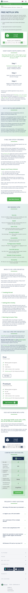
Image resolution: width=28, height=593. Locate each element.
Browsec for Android (16, 42)
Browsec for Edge (9, 42)
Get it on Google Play (9, 569)
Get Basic (7, 376)
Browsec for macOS (22, 42)
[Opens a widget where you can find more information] (22, 590)
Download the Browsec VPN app (14, 66)
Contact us (9, 587)
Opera (6, 97)
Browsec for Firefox (6, 42)
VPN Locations (5, 578)
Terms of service (10, 590)
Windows (16, 95)
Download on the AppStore (19, 569)
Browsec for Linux (24, 42)
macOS (25, 95)
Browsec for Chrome (4, 42)
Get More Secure (14, 199)
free (15, 340)
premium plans (22, 340)
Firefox (24, 96)
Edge (2, 97)
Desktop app (8, 371)
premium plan (6, 153)
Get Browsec (18, 492)
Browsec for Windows (19, 42)
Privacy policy (10, 589)
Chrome (21, 96)
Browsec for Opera (11, 42)
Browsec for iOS (14, 42)
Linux (20, 95)
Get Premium (9, 402)
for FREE (15, 35)
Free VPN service (5, 335)
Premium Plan (6, 345)
